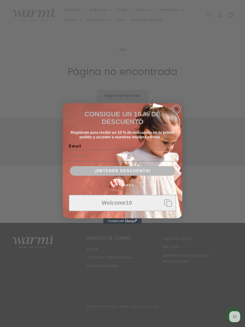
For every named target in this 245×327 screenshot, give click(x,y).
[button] (122, 203)
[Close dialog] (176, 109)
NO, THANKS (122, 185)
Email (75, 146)
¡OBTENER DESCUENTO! (123, 171)
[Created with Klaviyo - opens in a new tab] (122, 221)
